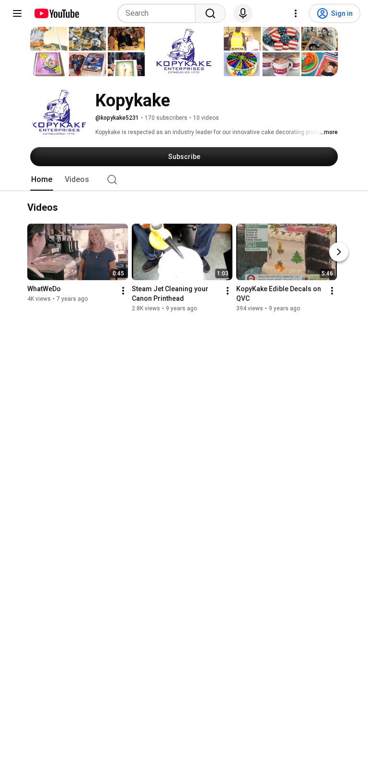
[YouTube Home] (56, 13)
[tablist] (184, 179)
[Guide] (17, 13)
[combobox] (159, 13)
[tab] (41, 179)
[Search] (210, 13)
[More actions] (123, 291)
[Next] (338, 252)
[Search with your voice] (243, 13)
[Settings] (295, 13)
